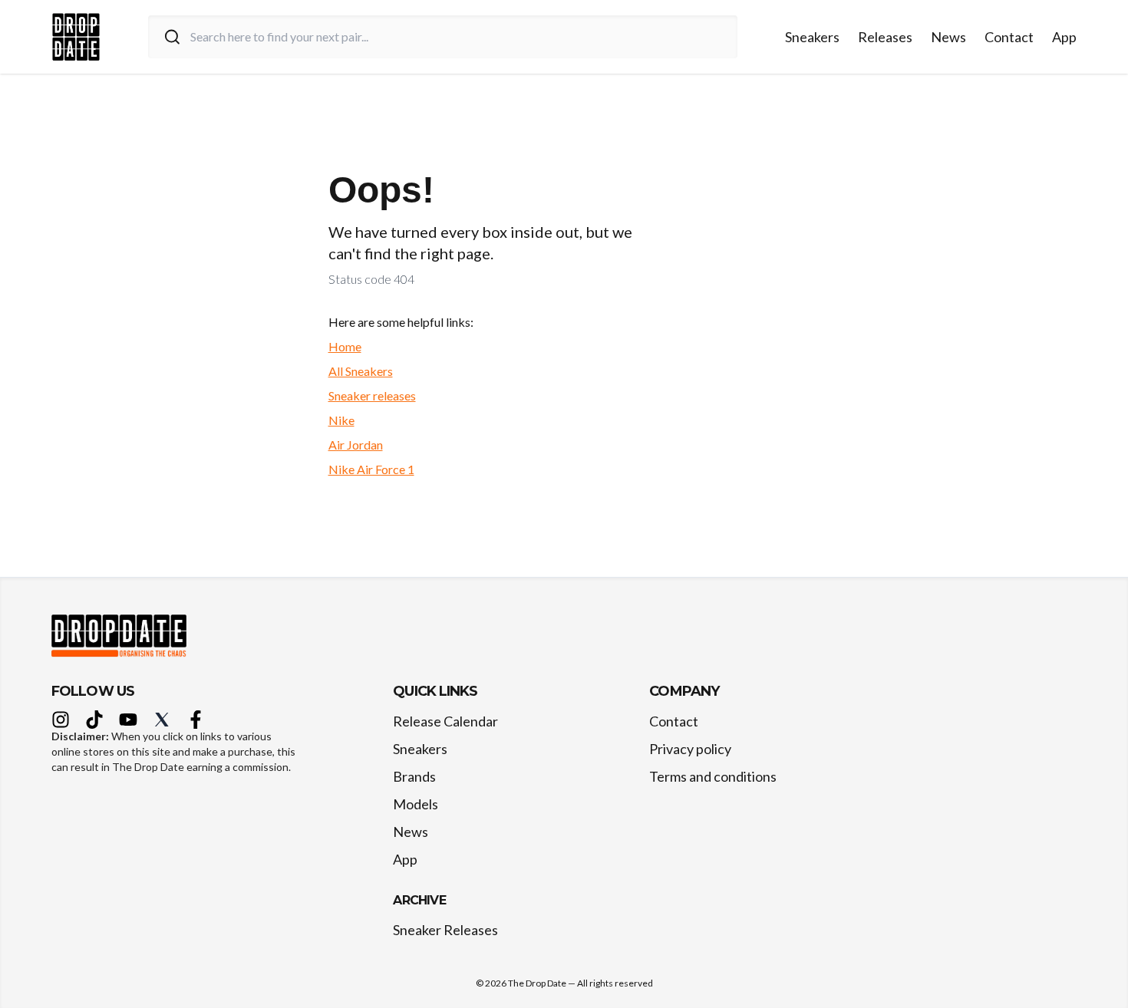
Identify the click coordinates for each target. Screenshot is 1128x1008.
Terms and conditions (713, 776)
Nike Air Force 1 (371, 469)
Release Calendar (445, 721)
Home (344, 346)
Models (415, 804)
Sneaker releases (372, 395)
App (1064, 36)
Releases (885, 36)
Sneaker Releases (445, 929)
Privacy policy (690, 748)
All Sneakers (360, 371)
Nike (341, 420)
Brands (414, 776)
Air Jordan (355, 444)
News (948, 36)
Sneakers (812, 36)
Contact (1009, 36)
